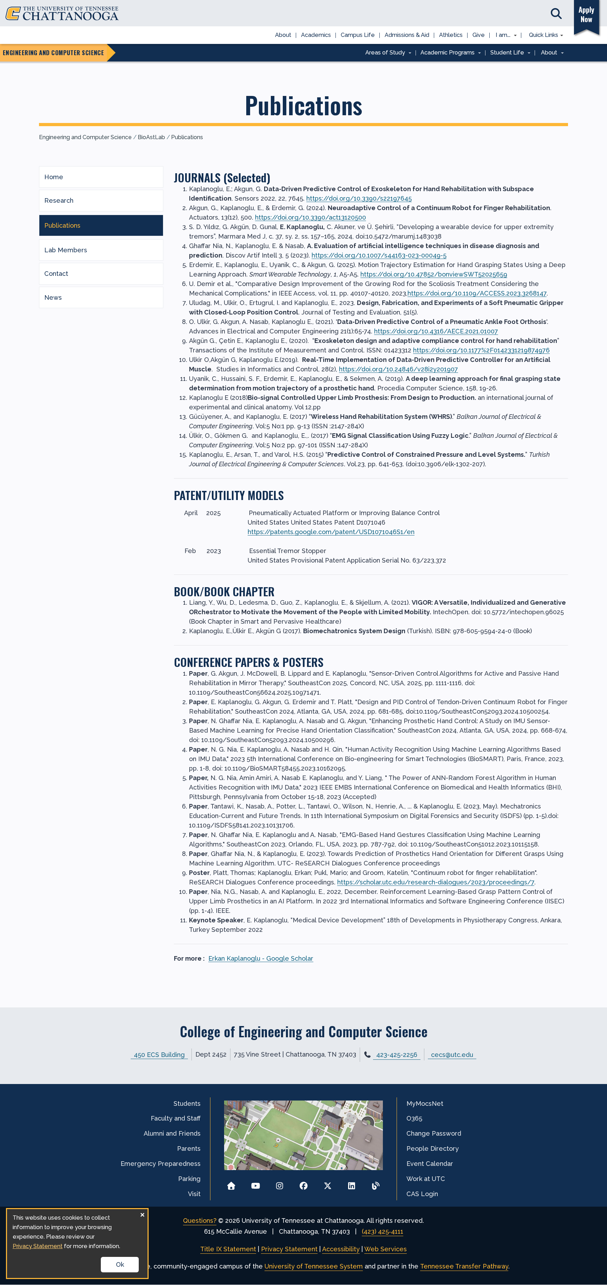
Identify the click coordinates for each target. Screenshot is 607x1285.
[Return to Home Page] (231, 1183)
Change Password (433, 1133)
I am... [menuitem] (501, 35)
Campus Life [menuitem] (358, 35)
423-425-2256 (396, 1054)
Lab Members (65, 250)
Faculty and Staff (176, 1118)
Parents (189, 1148)
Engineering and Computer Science (85, 137)
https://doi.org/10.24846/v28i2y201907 (398, 369)
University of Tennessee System (314, 1266)
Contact (56, 273)
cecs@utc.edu (452, 1054)
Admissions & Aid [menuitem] (407, 35)
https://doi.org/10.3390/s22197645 (359, 198)
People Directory (432, 1148)
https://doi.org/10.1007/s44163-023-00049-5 (379, 255)
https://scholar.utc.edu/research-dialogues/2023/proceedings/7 (435, 882)
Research (58, 200)
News (53, 297)
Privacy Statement (289, 1249)
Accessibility (341, 1249)
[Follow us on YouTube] (255, 1183)
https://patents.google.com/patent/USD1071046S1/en (331, 532)
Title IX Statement (228, 1249)
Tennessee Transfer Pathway (464, 1266)
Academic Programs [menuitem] (445, 53)
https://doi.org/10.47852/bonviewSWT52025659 (433, 274)
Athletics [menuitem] (451, 35)
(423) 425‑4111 (382, 1231)
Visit (194, 1194)
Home (53, 177)
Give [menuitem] (478, 35)
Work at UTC (425, 1178)
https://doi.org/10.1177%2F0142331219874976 (481, 350)
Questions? (199, 1220)
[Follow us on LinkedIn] (352, 1183)
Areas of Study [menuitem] (382, 53)
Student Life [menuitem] (504, 53)
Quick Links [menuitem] (541, 35)
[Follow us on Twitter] (327, 1183)
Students (187, 1103)
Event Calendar (429, 1163)
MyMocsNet (424, 1103)
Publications (187, 137)
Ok (120, 1264)
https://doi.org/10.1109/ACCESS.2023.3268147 (477, 293)
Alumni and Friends (172, 1133)
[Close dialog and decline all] (142, 1213)
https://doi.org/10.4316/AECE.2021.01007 (436, 331)
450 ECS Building (159, 1054)
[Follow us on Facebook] (303, 1183)
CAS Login (422, 1194)
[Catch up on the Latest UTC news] (375, 1183)
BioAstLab (151, 137)
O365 (414, 1118)
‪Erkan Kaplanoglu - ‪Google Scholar (260, 958)
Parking (189, 1178)
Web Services (385, 1249)
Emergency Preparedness (160, 1163)
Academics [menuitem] (316, 35)
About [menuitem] (283, 35)
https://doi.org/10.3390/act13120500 (310, 217)
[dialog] (77, 1243)
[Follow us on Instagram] (279, 1183)
